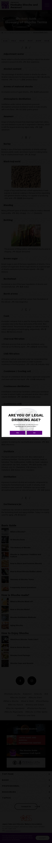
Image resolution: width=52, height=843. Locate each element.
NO (34, 433)
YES (17, 433)
